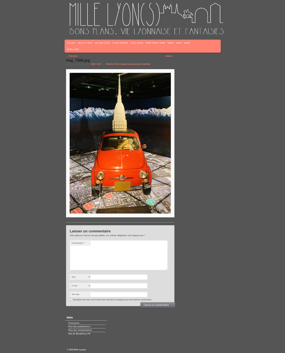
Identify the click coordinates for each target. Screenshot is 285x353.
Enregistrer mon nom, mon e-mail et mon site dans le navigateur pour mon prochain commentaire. (112, 300)
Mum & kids (73, 49)
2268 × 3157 (96, 64)
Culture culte (102, 43)
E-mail (81, 286)
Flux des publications (79, 326)
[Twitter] (206, 31)
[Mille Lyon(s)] (146, 34)
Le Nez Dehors (120, 43)
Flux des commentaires (80, 330)
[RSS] (197, 31)
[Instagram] (211, 31)
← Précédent (71, 56)
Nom (81, 277)
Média (171, 43)
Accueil (71, 43)
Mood (187, 43)
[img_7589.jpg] (120, 143)
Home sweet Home (155, 43)
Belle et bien (85, 43)
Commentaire (78, 243)
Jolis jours (136, 43)
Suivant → (169, 56)
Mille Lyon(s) (80, 350)
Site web (75, 294)
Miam (178, 43)
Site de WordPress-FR (79, 334)
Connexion (73, 323)
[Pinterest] (215, 31)
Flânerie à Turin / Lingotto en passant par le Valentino (128, 64)
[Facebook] (202, 31)
